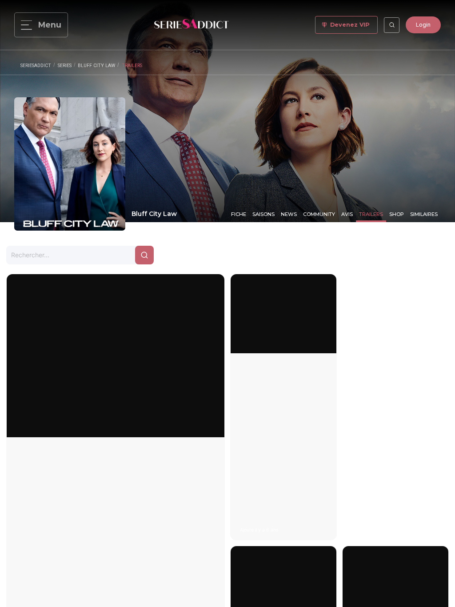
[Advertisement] (395, 407)
